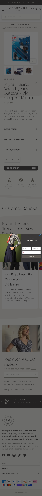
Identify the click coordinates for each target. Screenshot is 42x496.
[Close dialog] (40, 235)
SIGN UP (31, 256)
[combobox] (25, 252)
